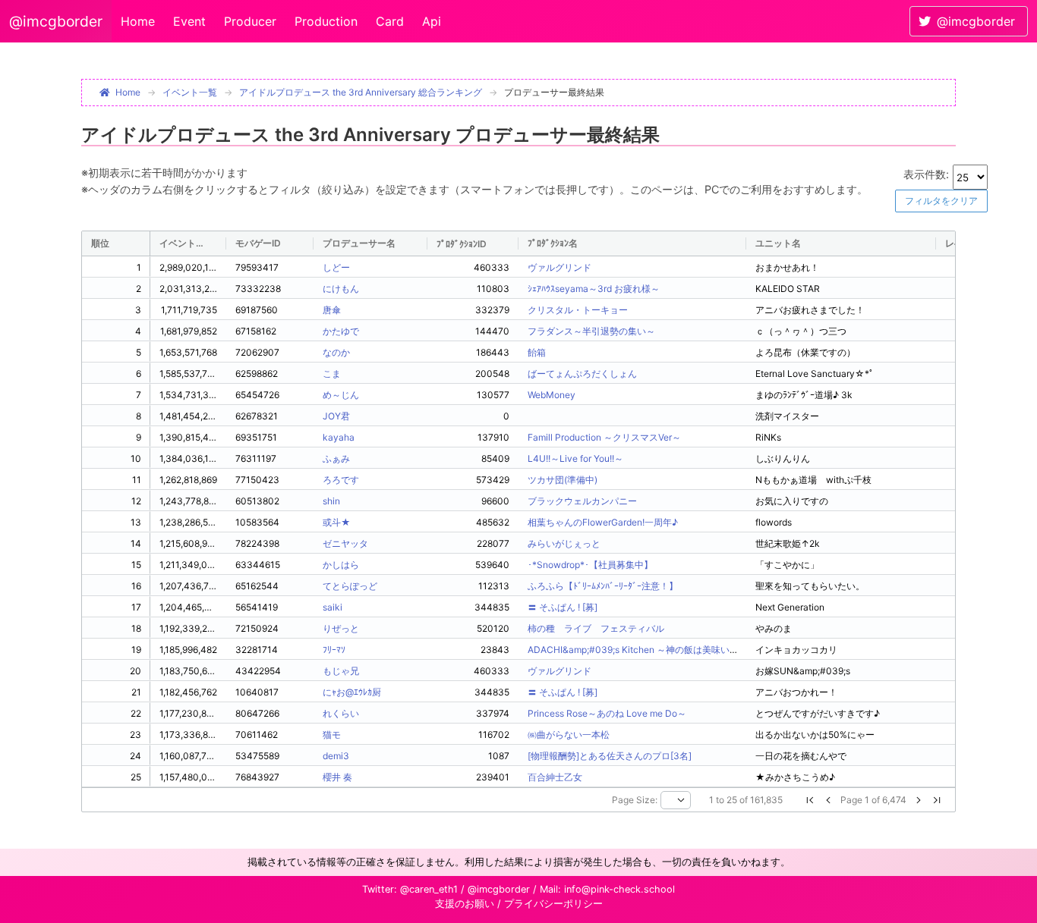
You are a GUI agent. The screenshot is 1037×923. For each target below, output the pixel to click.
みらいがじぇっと (564, 543)
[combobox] (675, 800)
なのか (336, 352)
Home (138, 21)
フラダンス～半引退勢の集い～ (591, 331)
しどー (336, 267)
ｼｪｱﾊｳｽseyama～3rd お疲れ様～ (594, 288)
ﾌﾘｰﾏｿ (334, 649)
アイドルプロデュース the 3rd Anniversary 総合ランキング (360, 92)
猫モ (332, 734)
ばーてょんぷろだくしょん (582, 373)
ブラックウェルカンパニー (582, 501)
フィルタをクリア (941, 200)
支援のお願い (464, 903)
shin (331, 501)
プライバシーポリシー (553, 903)
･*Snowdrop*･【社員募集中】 (590, 564)
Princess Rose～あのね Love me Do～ (607, 713)
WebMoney (551, 394)
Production (326, 21)
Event (189, 21)
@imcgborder (55, 21)
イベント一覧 (189, 92)
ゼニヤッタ (345, 543)
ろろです (341, 479)
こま (332, 373)
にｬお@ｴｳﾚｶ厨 (352, 692)
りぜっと (341, 628)
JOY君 (336, 416)
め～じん (341, 394)
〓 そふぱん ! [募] (562, 607)
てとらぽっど (350, 586)
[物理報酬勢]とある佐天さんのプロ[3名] (610, 755)
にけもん (341, 288)
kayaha (339, 437)
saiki (332, 607)
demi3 (336, 755)
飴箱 (537, 352)
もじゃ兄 (341, 671)
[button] (810, 800)
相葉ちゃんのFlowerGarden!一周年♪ (603, 522)
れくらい (341, 713)
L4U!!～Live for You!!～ (575, 458)
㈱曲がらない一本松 (569, 734)
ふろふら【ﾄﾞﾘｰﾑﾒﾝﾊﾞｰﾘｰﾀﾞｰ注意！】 (603, 586)
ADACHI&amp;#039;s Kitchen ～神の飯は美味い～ (633, 649)
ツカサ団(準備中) (562, 479)
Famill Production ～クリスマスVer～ (604, 437)
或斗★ (337, 522)
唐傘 (332, 310)
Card (390, 21)
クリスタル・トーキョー (578, 310)
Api (431, 21)
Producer (250, 21)
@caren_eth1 (429, 889)
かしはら (341, 564)
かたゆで (341, 331)
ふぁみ (336, 458)
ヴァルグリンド (559, 267)
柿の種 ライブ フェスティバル (596, 628)
